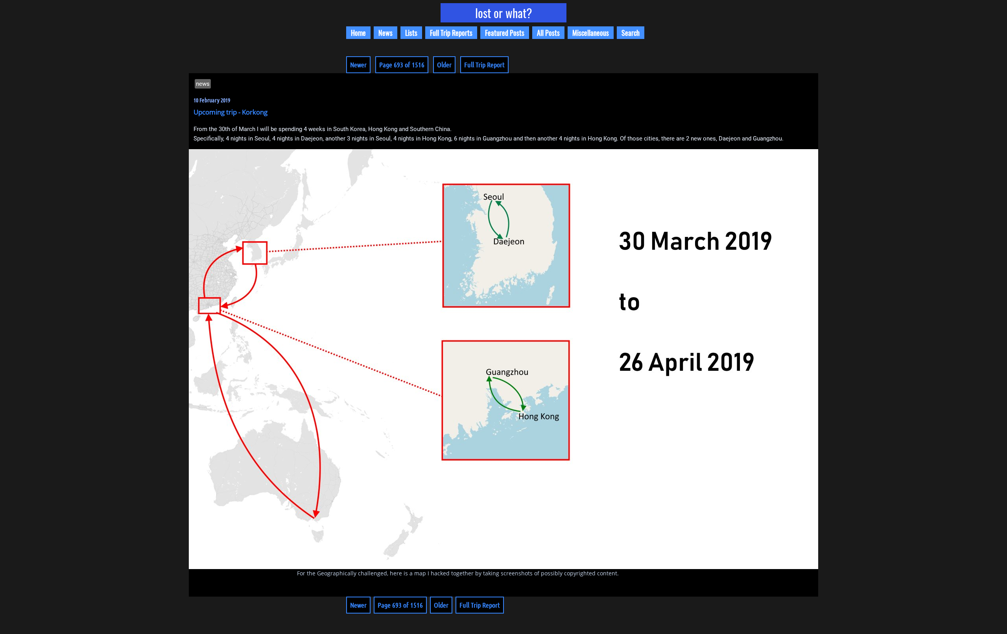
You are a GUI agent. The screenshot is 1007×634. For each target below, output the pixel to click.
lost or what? (503, 13)
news (203, 83)
